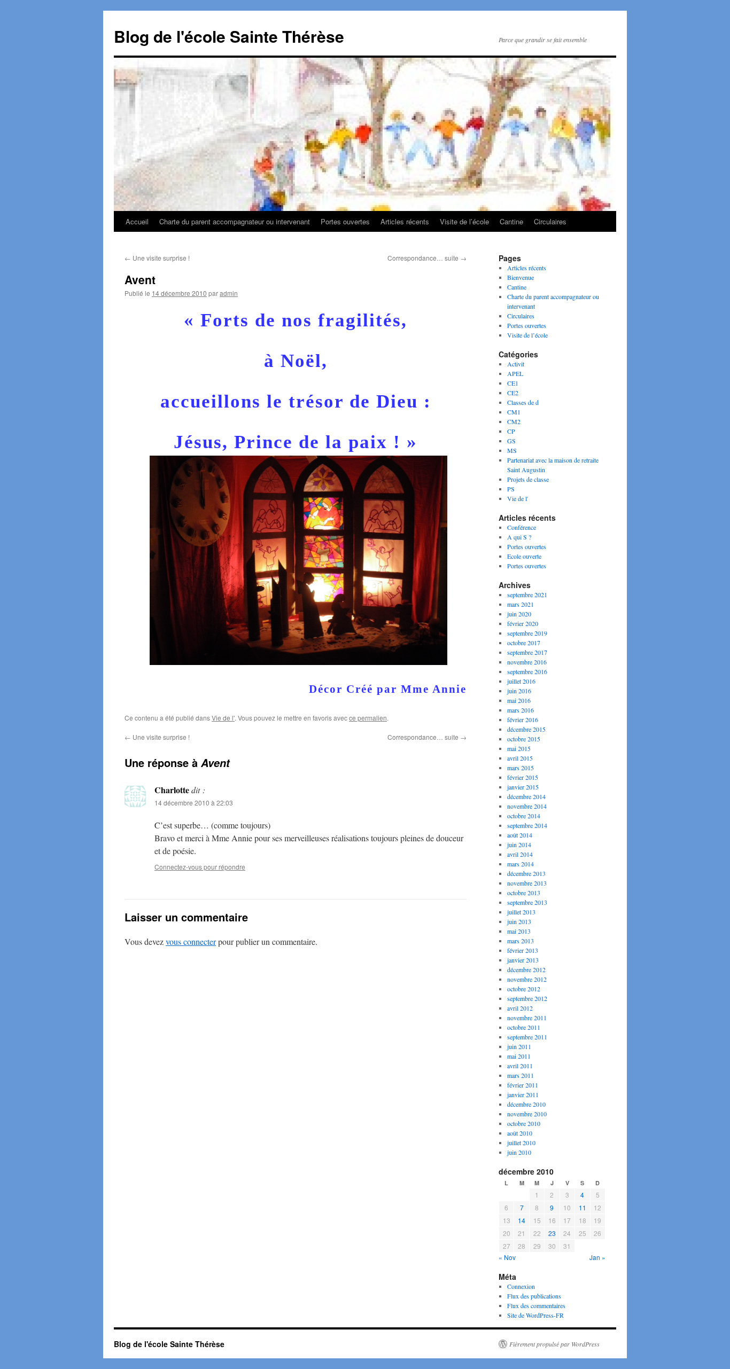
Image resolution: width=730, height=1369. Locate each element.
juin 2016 (519, 690)
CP (511, 431)
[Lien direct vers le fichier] (298, 658)
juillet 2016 (521, 681)
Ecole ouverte (524, 556)
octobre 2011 (523, 1027)
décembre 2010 (526, 1104)
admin (229, 293)
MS (512, 450)
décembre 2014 (526, 796)
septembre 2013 (527, 902)
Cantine (511, 221)
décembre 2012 (526, 969)
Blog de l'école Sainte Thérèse (229, 36)
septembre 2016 (527, 671)
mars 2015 (520, 767)
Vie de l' (223, 717)
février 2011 (522, 1085)
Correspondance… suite (427, 257)
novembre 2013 (527, 883)
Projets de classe (528, 479)
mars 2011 (520, 1075)
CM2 (514, 421)
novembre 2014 (527, 806)
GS (511, 440)
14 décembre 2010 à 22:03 (193, 802)
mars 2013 (520, 940)
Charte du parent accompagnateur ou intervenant (234, 221)
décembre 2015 (526, 729)
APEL (515, 373)
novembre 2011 (527, 1017)
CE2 (512, 392)
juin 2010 (519, 1152)
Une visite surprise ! (157, 257)
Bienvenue (520, 277)
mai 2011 (519, 1056)
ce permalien (368, 717)
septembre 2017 (527, 652)
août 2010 (519, 1133)
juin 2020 (519, 613)
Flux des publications (534, 1296)
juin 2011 (519, 1046)
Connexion (521, 1286)
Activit (515, 363)
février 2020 (522, 623)
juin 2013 (519, 921)
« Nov (507, 1257)
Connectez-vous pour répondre (199, 866)
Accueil (137, 221)
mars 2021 (520, 604)
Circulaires (550, 221)
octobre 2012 (523, 988)
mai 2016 (519, 700)
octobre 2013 (523, 892)
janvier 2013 (523, 960)
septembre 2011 (527, 1036)
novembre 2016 (527, 662)
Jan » (597, 1257)
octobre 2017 (523, 642)
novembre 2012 (527, 979)
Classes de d (523, 402)
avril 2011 (520, 1065)
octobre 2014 (523, 815)
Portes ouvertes (345, 221)
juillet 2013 (521, 912)
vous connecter (191, 941)
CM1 (514, 412)
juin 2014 (519, 844)
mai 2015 (519, 748)
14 (521, 1220)
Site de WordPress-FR (535, 1315)
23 (552, 1233)
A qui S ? (519, 537)
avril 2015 (520, 758)
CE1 (512, 383)
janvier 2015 (523, 787)
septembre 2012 (527, 998)
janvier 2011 (523, 1094)
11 (582, 1207)
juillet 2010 (521, 1142)
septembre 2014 (527, 825)
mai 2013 (519, 931)
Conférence (521, 527)
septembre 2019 (527, 633)
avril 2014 (520, 854)
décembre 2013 (526, 873)
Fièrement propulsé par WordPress (554, 1344)
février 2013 (522, 950)
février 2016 (522, 719)
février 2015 (522, 777)
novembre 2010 (527, 1113)
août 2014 (519, 835)
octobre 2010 (523, 1123)
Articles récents (404, 221)
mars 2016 (520, 710)
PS (511, 488)
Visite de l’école (464, 221)
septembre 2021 (527, 594)
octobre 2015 (523, 738)
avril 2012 (520, 1008)
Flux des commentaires (536, 1305)
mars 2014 (520, 863)
